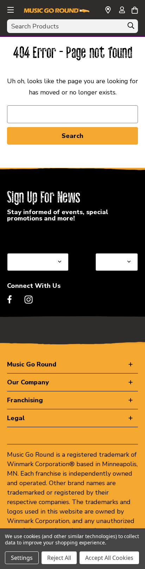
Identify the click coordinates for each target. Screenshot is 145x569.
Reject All (59, 558)
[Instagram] (28, 299)
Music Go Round (31, 364)
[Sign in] (122, 10)
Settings (22, 558)
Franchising (25, 400)
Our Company (28, 382)
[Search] (131, 27)
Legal (16, 418)
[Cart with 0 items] (134, 9)
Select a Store (116, 236)
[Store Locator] (108, 10)
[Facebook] (9, 299)
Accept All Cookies (109, 558)
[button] (10, 9)
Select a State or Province (45, 236)
